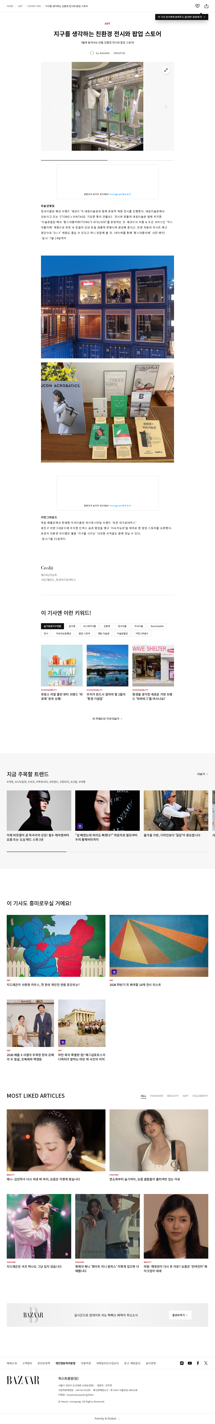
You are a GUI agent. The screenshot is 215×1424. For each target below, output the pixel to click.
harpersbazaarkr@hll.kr (80, 1394)
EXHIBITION (34, 6)
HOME (10, 6)
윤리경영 (151, 1363)
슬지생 (72, 626)
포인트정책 (43, 1363)
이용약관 (86, 1363)
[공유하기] (206, 6)
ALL (143, 1096)
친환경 (107, 626)
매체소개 (12, 1363)
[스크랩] (197, 6)
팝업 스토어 (84, 633)
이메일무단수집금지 (107, 1363)
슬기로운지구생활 (52, 626)
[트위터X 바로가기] (206, 1363)
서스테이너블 (89, 626)
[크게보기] (166, 70)
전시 (46, 633)
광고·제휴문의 (132, 1363)
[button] (166, 106)
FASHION (156, 1096)
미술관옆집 (122, 633)
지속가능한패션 (63, 633)
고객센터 (27, 1363)
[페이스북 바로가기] (198, 1363)
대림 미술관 (103, 633)
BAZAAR (105, 53)
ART (20, 6)
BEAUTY (173, 1096)
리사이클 (138, 626)
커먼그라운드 (142, 633)
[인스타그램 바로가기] (181, 1363)
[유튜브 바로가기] (189, 1363)
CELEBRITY (200, 1096)
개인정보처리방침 (65, 1363)
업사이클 (122, 626)
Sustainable (157, 626)
